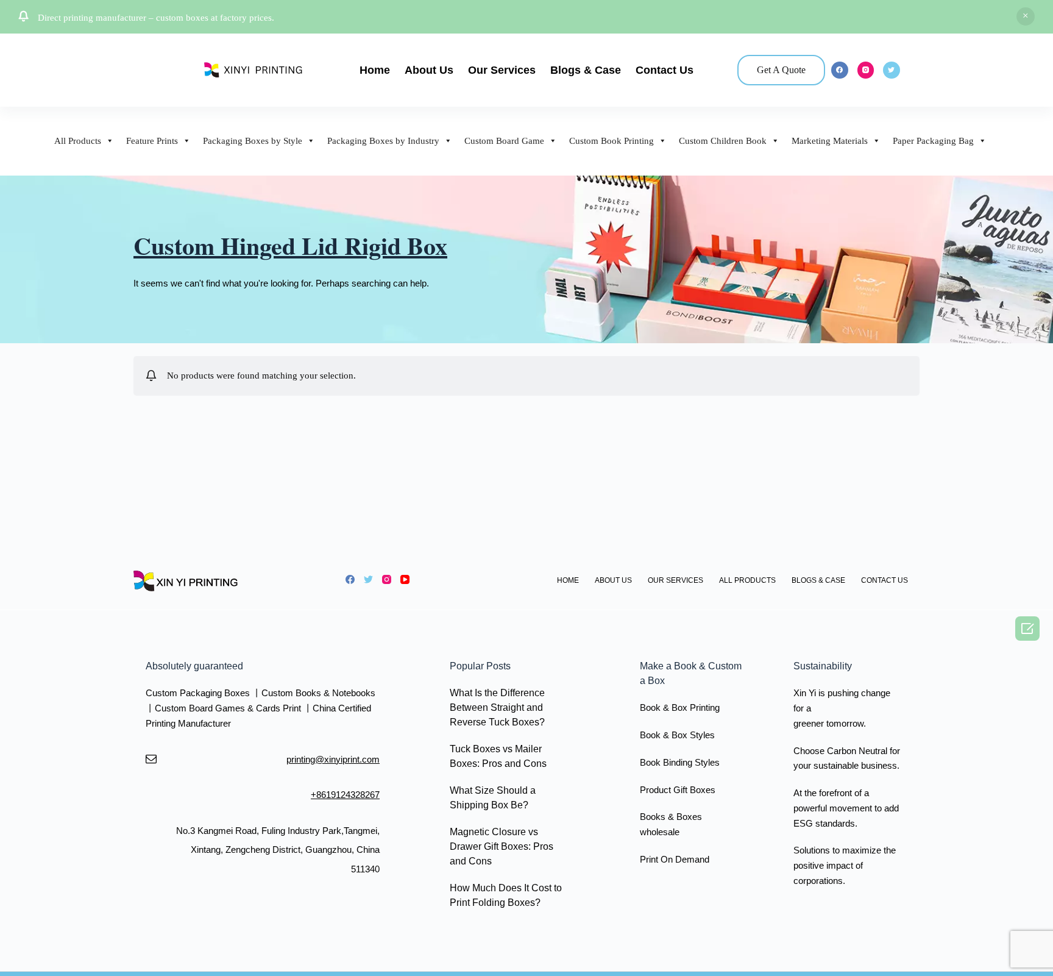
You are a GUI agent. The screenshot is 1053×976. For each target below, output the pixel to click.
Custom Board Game (504, 141)
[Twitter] (891, 70)
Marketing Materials (830, 141)
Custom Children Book (723, 141)
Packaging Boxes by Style (252, 141)
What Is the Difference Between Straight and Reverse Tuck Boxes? (497, 707)
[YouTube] (405, 579)
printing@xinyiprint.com (333, 759)
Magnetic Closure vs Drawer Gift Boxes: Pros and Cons (501, 846)
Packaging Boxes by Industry (383, 141)
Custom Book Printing (611, 141)
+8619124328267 (345, 794)
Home (375, 70)
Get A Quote (781, 70)
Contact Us (664, 70)
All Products (77, 141)
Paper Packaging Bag (933, 141)
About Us (429, 70)
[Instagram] (865, 70)
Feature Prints (152, 141)
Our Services (502, 70)
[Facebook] (839, 70)
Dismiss (1025, 16)
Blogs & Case (585, 70)
